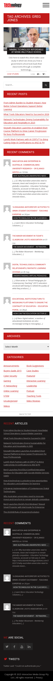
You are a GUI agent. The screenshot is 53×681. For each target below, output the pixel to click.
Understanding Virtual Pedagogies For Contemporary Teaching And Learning (31, 275)
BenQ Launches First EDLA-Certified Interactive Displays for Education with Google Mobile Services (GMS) (26, 472)
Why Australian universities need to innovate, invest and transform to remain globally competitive (31, 175)
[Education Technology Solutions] (21, 5)
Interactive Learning (35, 380)
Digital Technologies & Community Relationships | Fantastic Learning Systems (29, 268)
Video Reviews (33, 401)
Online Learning (11, 391)
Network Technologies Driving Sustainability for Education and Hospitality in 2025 (26, 121)
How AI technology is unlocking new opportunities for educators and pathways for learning (26, 482)
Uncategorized (10, 401)
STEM (6, 396)
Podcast (30, 391)
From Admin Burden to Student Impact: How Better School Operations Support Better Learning (25, 106)
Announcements (11, 365)
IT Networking (10, 385)
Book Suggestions (35, 365)
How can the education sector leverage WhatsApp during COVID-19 (31, 313)
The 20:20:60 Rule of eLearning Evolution (21, 512)
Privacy (39, 677)
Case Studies (13, 74)
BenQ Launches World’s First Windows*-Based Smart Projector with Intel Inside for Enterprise (24, 505)
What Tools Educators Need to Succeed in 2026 (26, 114)
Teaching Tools (33, 396)
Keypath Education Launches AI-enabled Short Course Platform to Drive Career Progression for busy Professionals (26, 131)
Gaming (7, 380)
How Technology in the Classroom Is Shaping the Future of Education (31, 218)
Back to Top (25, 414)
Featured (30, 375)
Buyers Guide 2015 (12, 370)
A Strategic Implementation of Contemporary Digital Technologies (26, 490)
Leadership (31, 385)
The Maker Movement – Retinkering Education (31, 246)
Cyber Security (10, 375)
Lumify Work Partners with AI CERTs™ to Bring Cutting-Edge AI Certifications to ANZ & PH (26, 141)
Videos (7, 406)
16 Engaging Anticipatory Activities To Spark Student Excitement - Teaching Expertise (30, 211)
